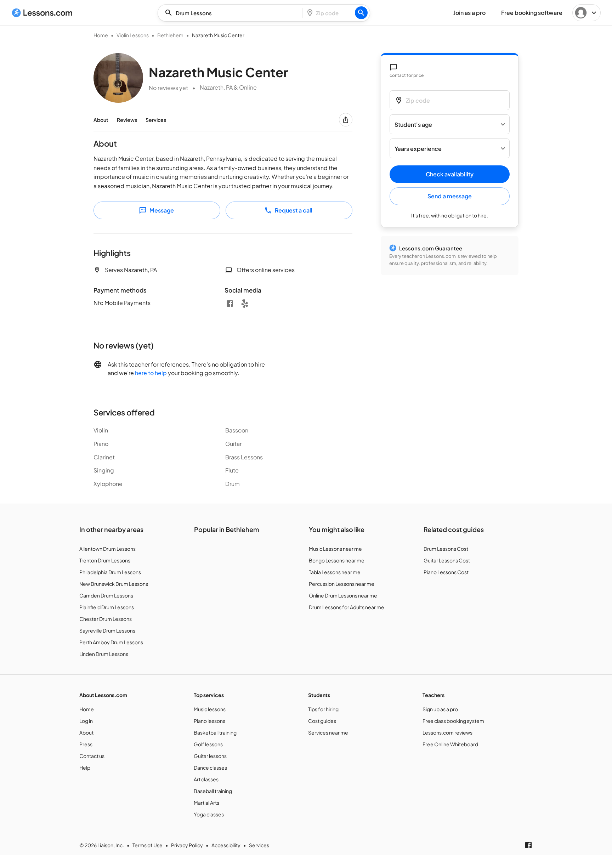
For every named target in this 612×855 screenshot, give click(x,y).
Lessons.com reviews (447, 732)
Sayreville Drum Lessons (107, 630)
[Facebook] (230, 303)
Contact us (91, 756)
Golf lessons (208, 744)
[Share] (345, 119)
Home (101, 35)
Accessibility (225, 845)
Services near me (328, 732)
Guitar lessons (210, 756)
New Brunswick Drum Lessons (113, 584)
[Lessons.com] (42, 12)
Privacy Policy (187, 845)
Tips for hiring (323, 709)
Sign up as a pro (440, 709)
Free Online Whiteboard (450, 744)
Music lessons (210, 709)
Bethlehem (170, 35)
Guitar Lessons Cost (447, 560)
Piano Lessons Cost (446, 572)
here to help (151, 372)
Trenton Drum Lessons (104, 560)
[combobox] (232, 13)
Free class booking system (453, 721)
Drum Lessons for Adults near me (346, 607)
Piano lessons (209, 721)
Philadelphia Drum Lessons (110, 572)
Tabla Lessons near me (335, 572)
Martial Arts (206, 802)
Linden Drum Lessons (103, 654)
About (101, 120)
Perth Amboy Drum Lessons (111, 642)
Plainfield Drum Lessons (106, 607)
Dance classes (210, 767)
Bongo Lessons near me (336, 560)
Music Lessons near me (335, 548)
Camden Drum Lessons (106, 595)
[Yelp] (244, 303)
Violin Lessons (133, 35)
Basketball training (215, 732)
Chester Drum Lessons (105, 619)
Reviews (127, 120)
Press (85, 744)
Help (84, 767)
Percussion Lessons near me (341, 584)
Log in (86, 721)
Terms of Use (147, 845)
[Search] (361, 12)
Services (156, 120)
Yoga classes (209, 814)
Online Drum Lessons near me (343, 595)
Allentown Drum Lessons (107, 548)
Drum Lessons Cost (446, 548)
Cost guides (322, 721)
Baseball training (213, 791)
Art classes (206, 779)
